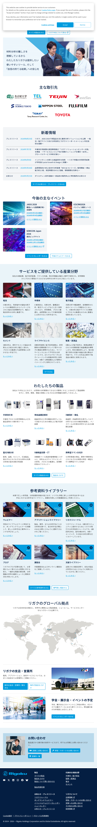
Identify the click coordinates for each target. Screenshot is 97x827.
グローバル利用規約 (41, 815)
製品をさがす (58, 475)
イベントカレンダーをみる (37, 256)
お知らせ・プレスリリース (44, 808)
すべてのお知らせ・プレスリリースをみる (48, 184)
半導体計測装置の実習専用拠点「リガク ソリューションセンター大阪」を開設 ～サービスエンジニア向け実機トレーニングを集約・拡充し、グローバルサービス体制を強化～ (62, 151)
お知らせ (9, 176)
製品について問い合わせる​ (44, 781)
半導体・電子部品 (72, 775)
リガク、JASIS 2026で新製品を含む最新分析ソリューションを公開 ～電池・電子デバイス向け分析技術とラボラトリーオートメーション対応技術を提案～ (63, 141)
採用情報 (69, 808)
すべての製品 (39, 775)
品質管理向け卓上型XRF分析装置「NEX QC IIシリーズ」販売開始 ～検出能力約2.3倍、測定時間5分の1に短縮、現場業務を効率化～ (62, 169)
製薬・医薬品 (71, 778)
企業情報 (69, 797)
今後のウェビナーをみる (61, 256)
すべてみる (48, 371)
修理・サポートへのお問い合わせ (78, 800)
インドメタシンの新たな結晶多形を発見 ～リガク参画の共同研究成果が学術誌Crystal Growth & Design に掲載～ (62, 161)
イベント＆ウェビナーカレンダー (47, 803)
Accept (65, 25)
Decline (82, 25)
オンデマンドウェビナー (43, 800)
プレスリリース (12, 138)
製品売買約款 (39, 787)
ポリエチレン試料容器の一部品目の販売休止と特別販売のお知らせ (60, 176)
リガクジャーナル (41, 797)
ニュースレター (40, 806)
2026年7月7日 (25, 149)
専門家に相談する (60, 587)
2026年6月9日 (25, 160)
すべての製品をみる (41, 475)
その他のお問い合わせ (74, 806)
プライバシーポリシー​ (22, 815)
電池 (67, 781)
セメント (69, 784)
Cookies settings (47, 25)
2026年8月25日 (26, 138)
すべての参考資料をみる (39, 587)
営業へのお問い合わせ (74, 803)
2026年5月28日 (26, 168)
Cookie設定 (7, 815)
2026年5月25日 (26, 176)
